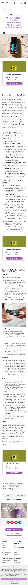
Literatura (16, 550)
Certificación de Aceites (19, 547)
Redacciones (4, 547)
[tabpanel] (14, 73)
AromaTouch (16, 554)
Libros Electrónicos (18, 549)
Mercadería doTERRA (6, 552)
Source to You (5, 554)
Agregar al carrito (14, 83)
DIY (8, 495)
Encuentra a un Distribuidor (14, 529)
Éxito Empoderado (6, 563)
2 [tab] (14, 89)
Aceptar (7, 579)
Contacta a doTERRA (14, 533)
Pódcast (15, 552)
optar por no (20, 579)
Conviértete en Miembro (7, 560)
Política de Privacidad (14, 583)
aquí (17, 575)
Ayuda (15, 560)
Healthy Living (21, 495)
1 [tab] (12, 89)
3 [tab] (16, 89)
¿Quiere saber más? (14, 581)
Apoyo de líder (17, 562)
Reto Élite (4, 562)
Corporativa (4, 543)
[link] (21, 2)
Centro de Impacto (6, 549)
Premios (3, 550)
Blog (15, 545)
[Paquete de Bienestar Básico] (14, 66)
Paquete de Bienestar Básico (14, 74)
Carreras (3, 545)
